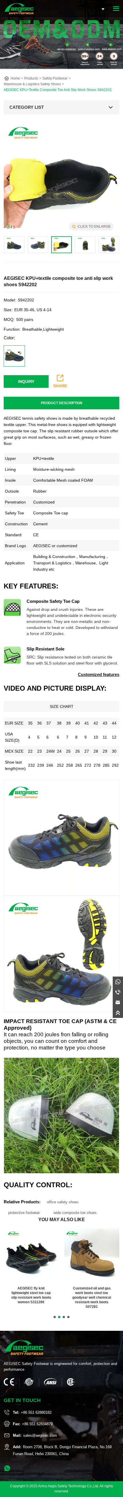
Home (15, 78)
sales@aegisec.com (40, 1435)
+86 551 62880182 (36, 1412)
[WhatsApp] (118, 982)
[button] (115, 178)
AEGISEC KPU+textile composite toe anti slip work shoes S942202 (58, 90)
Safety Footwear (55, 78)
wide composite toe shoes (75, 1213)
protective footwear (24, 1213)
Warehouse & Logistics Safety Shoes (32, 84)
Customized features (98, 674)
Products (31, 78)
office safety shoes (63, 1202)
